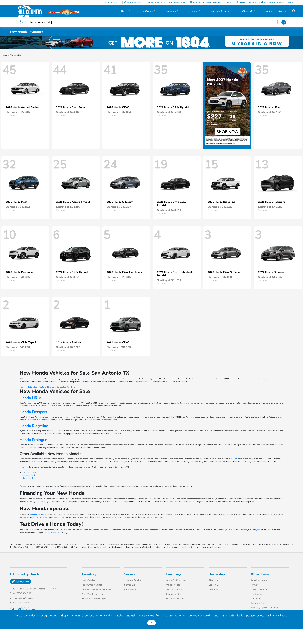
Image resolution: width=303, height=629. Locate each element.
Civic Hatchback (29, 472)
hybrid (257, 530)
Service (129, 574)
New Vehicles (88, 580)
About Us (213, 580)
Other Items (260, 574)
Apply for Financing (47, 387)
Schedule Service (132, 580)
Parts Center (130, 589)
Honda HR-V (30, 397)
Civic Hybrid (27, 478)
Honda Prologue (33, 439)
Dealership (217, 574)
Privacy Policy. (279, 615)
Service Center (131, 584)
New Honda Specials (28, 387)
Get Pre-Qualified (175, 598)
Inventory (89, 574)
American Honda (259, 580)
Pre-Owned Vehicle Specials (96, 598)
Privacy (254, 584)
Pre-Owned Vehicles (92, 584)
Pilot (235, 459)
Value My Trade (173, 584)
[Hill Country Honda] (37, 11)
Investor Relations (260, 589)
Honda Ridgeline (34, 425)
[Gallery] (151, 42)
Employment (257, 593)
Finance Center (173, 593)
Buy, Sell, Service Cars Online (265, 607)
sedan (244, 530)
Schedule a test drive (53, 532)
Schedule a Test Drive (66, 387)
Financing (173, 574)
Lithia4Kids (256, 598)
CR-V (215, 459)
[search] (293, 11)
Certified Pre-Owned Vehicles (96, 589)
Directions (213, 589)
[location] (191, 2)
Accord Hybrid (28, 475)
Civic (65, 459)
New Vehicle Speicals (92, 593)
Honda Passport (33, 411)
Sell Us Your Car (174, 589)
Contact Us (22, 581)
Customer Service (259, 603)
